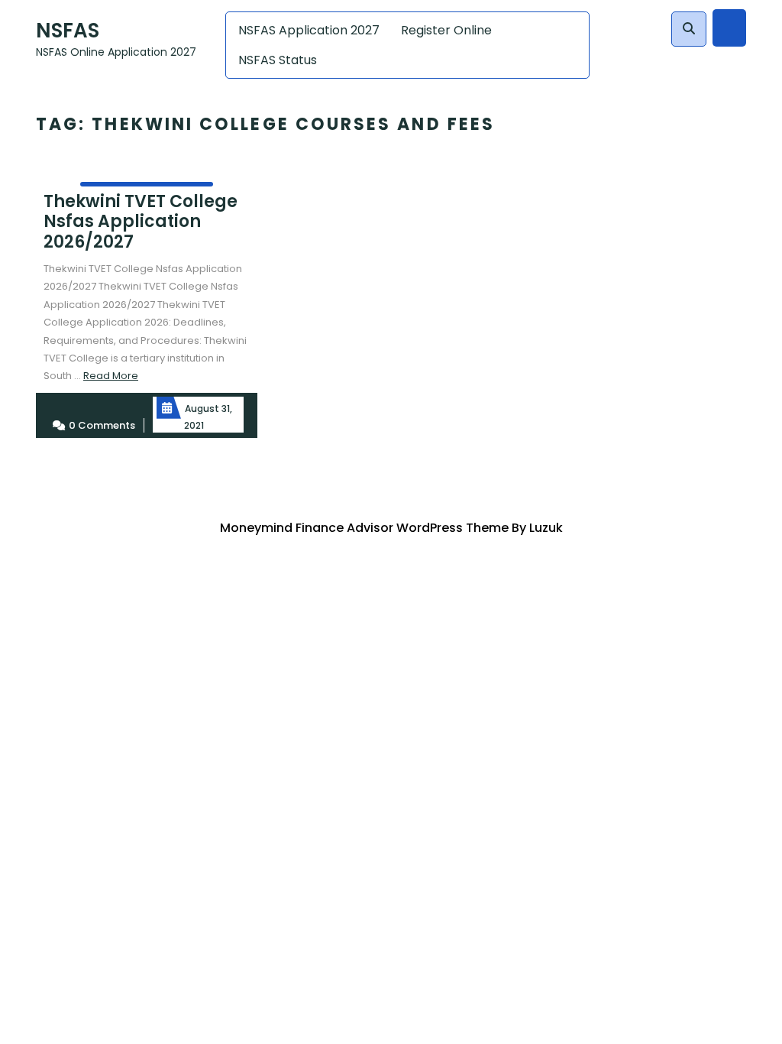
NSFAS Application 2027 (309, 30)
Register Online (446, 30)
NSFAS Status (277, 60)
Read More (110, 375)
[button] (689, 29)
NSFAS (67, 30)
